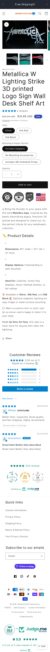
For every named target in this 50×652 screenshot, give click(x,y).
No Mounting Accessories (19, 155)
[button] (3, 13)
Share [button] (9, 338)
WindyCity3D (23, 604)
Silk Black (10, 137)
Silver (8, 130)
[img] (9, 406)
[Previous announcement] (3, 4)
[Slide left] (3, 60)
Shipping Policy (13, 523)
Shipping (5, 120)
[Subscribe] (41, 556)
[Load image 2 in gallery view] (25, 59)
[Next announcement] (47, 4)
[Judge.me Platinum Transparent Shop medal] (12, 477)
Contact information (36, 608)
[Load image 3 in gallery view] (37, 59)
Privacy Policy (13, 517)
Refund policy (20, 608)
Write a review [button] (25, 389)
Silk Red (23, 130)
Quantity (6, 168)
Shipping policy (26, 616)
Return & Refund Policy (17, 530)
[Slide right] (47, 60)
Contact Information (16, 510)
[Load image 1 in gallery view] (12, 59)
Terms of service (34, 612)
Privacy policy (18, 612)
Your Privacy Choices (16, 536)
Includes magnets (15, 148)
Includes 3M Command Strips (21, 162)
